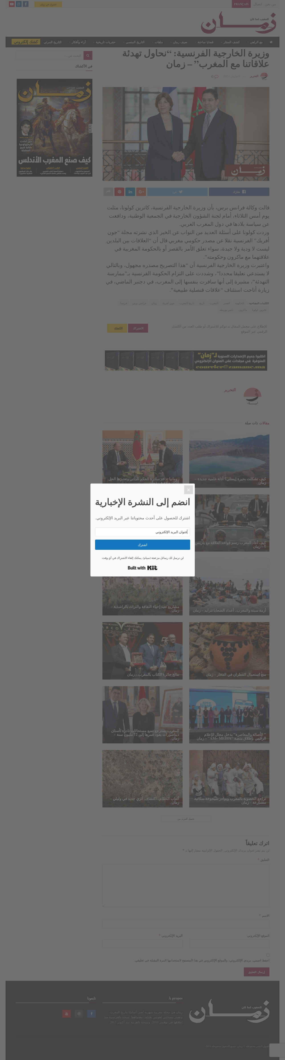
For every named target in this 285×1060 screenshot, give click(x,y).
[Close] (188, 489)
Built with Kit (142, 568)
